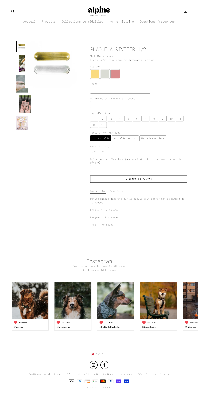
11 (179, 118)
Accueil (29, 21)
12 (94, 124)
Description (98, 191)
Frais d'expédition (100, 60)
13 (102, 124)
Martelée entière (153, 138)
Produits (49, 21)
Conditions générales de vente (46, 374)
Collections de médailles (82, 21)
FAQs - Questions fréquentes (153, 374)
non (103, 151)
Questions (116, 191)
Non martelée (100, 138)
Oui (94, 151)
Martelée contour (125, 138)
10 (171, 118)
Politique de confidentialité (83, 374)
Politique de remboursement (118, 374)
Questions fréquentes (157, 21)
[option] (51, 86)
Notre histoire (121, 21)
